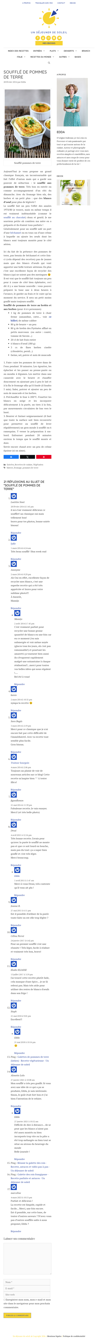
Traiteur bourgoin (20, 762)
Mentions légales (54, 1336)
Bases (78, 57)
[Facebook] (37, 38)
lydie (13, 543)
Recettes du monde (40, 57)
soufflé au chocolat (14, 217)
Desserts (69, 51)
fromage (18, 467)
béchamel (16, 232)
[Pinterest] (54, 38)
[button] (49, 63)
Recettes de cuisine (23, 464)
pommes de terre (30, 467)
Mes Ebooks (49, 43)
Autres (63, 57)
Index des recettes (18, 51)
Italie (19, 57)
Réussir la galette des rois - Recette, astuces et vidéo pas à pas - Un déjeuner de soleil (30, 1166)
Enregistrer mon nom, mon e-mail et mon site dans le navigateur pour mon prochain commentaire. (27, 1303)
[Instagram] (48, 38)
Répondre (16, 532)
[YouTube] (43, 38)
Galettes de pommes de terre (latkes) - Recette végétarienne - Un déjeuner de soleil (30, 1060)
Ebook (73, 3)
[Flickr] (59, 38)
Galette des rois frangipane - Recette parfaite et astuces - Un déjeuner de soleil (29, 1178)
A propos (26, 3)
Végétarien (38, 464)
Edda (17, 876)
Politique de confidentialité (74, 1336)
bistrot (10, 467)
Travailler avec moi (44, 3)
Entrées (37, 51)
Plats (53, 51)
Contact (61, 3)
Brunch (86, 51)
